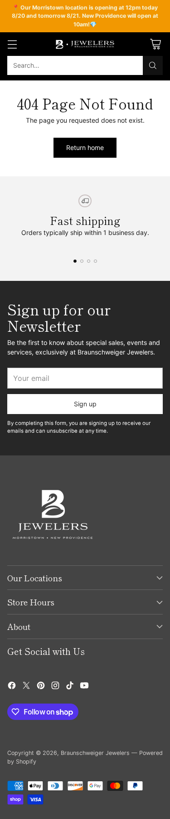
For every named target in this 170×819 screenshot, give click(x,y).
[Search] (153, 65)
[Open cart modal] (155, 44)
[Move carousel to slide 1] (75, 261)
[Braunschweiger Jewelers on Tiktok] (69, 686)
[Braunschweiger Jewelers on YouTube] (84, 686)
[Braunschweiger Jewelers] (85, 44)
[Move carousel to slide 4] (95, 261)
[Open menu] (12, 44)
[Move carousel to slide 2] (81, 261)
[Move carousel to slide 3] (88, 261)
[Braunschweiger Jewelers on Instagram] (55, 686)
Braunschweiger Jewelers (95, 752)
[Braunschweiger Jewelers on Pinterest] (40, 686)
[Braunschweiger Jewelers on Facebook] (11, 686)
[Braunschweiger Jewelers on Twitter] (26, 686)
